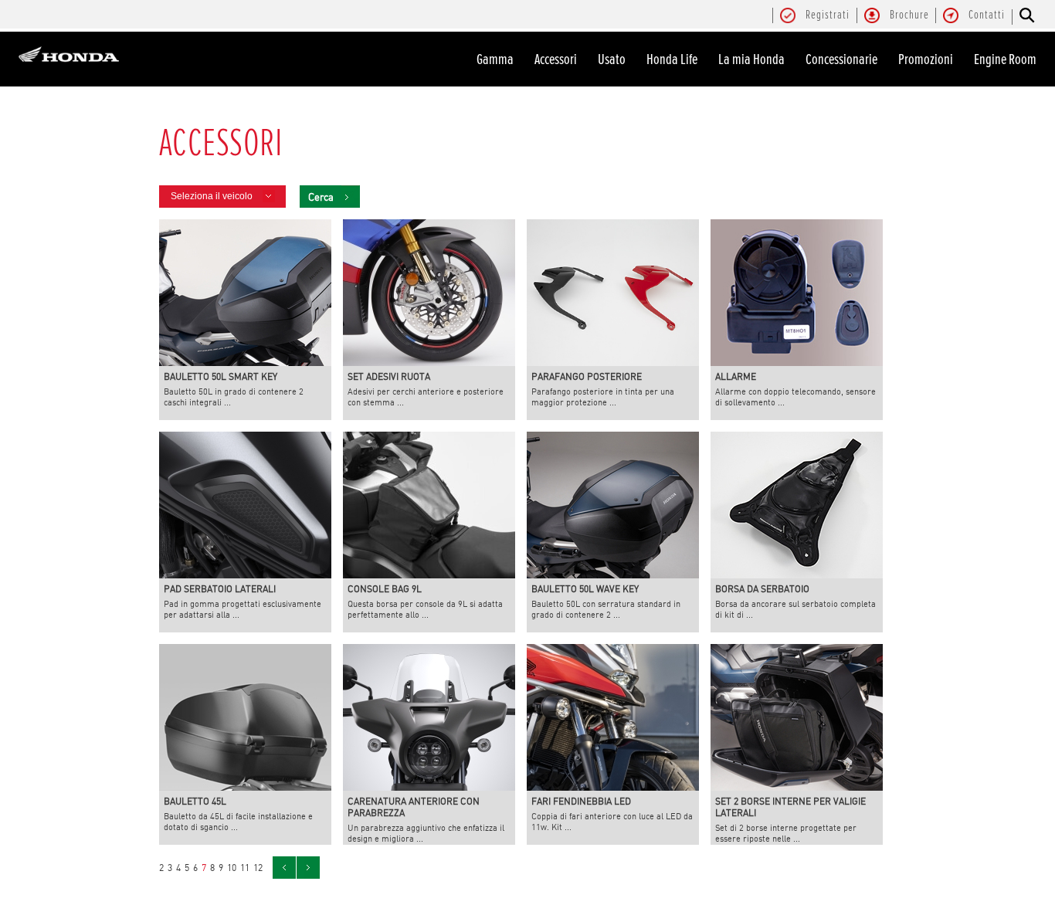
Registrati (828, 15)
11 (244, 867)
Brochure (909, 15)
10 (231, 867)
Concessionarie (841, 59)
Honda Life (671, 59)
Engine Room (1005, 59)
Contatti (986, 15)
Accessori (555, 59)
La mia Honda (751, 59)
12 (258, 867)
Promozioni (925, 59)
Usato (612, 59)
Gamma (495, 59)
